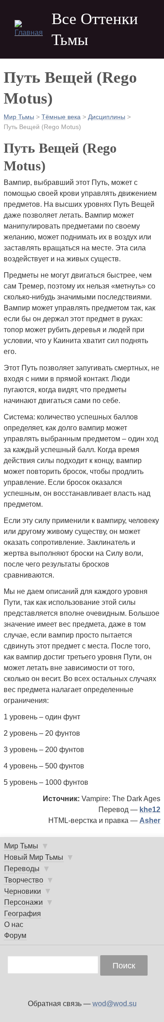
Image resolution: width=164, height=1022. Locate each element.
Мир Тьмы (19, 116)
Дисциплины (106, 116)
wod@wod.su (114, 1003)
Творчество (23, 880)
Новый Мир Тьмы (33, 857)
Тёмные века (61, 116)
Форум (15, 935)
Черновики (22, 891)
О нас (13, 924)
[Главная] (29, 29)
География (22, 913)
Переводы (22, 868)
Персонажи (23, 902)
